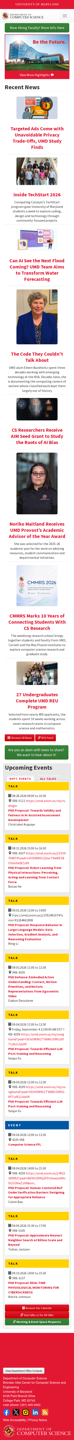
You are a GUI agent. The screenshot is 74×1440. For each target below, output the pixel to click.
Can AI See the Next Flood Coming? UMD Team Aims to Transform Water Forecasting (37, 269)
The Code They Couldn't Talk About (37, 357)
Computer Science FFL (24, 1144)
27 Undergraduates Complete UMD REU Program (37, 700)
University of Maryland (37, 4)
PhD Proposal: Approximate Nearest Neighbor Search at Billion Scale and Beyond (35, 1240)
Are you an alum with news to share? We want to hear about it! (36, 752)
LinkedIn (35, 1412)
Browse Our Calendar (38, 1308)
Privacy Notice (37, 1420)
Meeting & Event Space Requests (38, 1322)
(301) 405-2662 (30, 1404)
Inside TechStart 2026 (37, 194)
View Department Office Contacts (23, 1370)
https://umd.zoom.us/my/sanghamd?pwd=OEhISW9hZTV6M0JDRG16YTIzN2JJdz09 (36, 1039)
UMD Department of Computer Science (30, 16)
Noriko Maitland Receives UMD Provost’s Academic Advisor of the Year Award (37, 530)
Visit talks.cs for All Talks (38, 1315)
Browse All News (21, 738)
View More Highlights (35, 75)
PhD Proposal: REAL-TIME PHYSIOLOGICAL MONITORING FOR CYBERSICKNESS (33, 1287)
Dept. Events (22, 779)
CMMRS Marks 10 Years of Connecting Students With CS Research (37, 622)
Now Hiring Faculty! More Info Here (37, 27)
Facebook (6, 1412)
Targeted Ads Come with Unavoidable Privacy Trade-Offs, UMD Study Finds (37, 137)
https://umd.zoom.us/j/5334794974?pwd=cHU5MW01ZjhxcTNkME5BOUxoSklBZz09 (36, 858)
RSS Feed (47, 738)
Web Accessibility (14, 1420)
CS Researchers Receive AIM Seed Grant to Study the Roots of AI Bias (37, 436)
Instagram (25, 1412)
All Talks (48, 779)
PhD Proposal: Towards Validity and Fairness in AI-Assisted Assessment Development (34, 815)
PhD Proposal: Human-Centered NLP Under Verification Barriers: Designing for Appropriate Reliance (36, 1192)
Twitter (16, 1412)
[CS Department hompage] (37, 1429)
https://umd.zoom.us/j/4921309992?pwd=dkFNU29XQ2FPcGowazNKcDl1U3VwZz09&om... (37, 1178)
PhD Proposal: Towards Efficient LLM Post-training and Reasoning (35, 1103)
